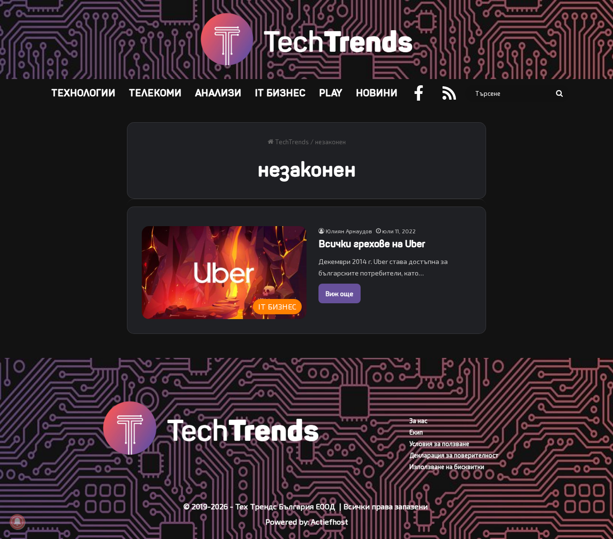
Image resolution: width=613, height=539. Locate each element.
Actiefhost (329, 521)
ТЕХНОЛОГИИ (83, 93)
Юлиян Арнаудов (349, 231)
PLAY (330, 93)
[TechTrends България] (306, 39)
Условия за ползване (439, 443)
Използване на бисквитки (446, 466)
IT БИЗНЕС (280, 93)
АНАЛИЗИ (218, 93)
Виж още (339, 293)
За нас (418, 420)
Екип (416, 432)
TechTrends (291, 142)
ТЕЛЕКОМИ (155, 93)
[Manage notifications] (17, 521)
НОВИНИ (376, 93)
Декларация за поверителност (454, 455)
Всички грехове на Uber (371, 244)
